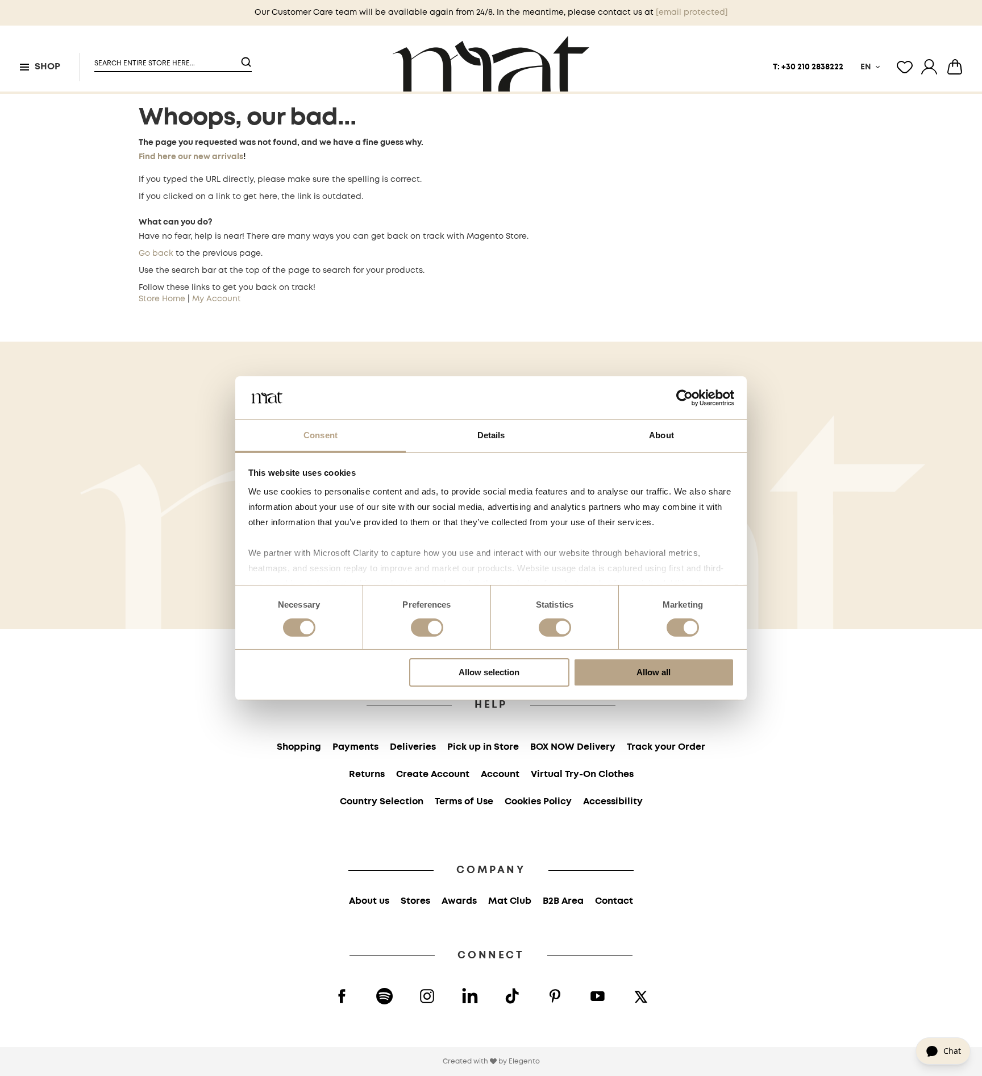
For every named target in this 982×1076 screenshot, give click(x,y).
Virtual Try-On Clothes (582, 774)
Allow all (653, 672)
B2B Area (563, 901)
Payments (355, 747)
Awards (459, 901)
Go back (156, 253)
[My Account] (929, 67)
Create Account (432, 774)
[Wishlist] (905, 67)
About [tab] (661, 435)
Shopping (299, 747)
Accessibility (613, 801)
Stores (415, 901)
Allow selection (489, 672)
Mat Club (509, 901)
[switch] (427, 629)
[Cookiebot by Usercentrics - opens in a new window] (684, 397)
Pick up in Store (483, 747)
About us (369, 901)
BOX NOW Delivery (572, 747)
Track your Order (666, 747)
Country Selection (381, 801)
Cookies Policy (538, 801)
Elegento (524, 1061)
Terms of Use (464, 801)
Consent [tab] (320, 435)
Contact (614, 901)
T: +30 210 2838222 (808, 67)
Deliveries (413, 747)
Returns (367, 774)
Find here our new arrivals (191, 156)
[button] (166, 58)
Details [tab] (491, 435)
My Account (216, 299)
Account (500, 774)
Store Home (162, 299)
